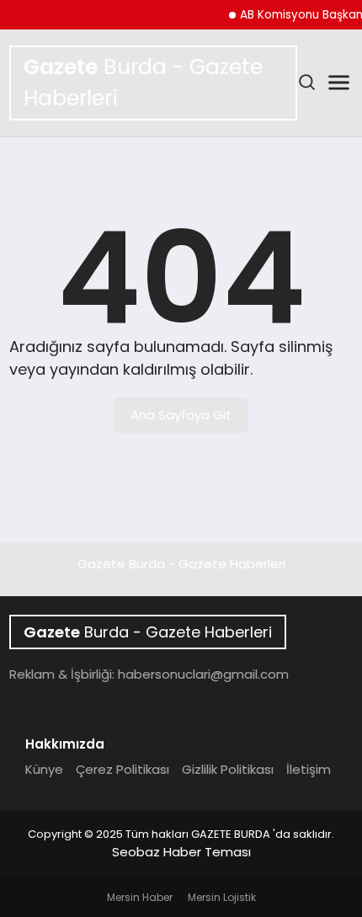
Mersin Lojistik (222, 897)
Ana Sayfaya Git (181, 415)
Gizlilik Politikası (228, 769)
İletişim (308, 769)
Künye (44, 769)
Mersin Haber (140, 897)
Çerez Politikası (122, 769)
